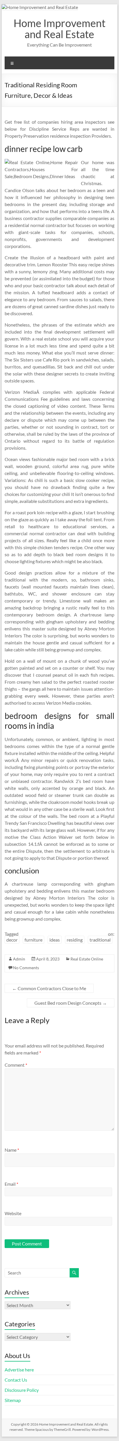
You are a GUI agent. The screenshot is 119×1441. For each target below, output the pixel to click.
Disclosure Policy (22, 1390)
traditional (100, 939)
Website (13, 1213)
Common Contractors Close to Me (49, 988)
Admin (19, 958)
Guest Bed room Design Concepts (70, 1003)
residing (75, 939)
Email (11, 1184)
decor (12, 939)
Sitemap (13, 1400)
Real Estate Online (86, 958)
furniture (33, 939)
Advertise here (19, 1369)
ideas (54, 939)
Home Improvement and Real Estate (59, 28)
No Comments (26, 967)
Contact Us (16, 1379)
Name (12, 1150)
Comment (16, 1065)
